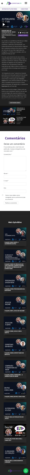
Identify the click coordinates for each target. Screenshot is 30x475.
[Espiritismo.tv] (14, 3)
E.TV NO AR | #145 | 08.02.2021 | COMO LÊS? (13, 439)
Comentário (8, 154)
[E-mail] (27, 33)
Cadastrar (24, 9)
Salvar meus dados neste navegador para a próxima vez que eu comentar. (15, 197)
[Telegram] (23, 33)
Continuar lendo (15, 102)
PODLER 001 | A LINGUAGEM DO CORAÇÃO (14, 461)
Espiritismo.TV (5, 86)
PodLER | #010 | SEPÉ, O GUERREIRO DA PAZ (11, 243)
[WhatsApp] (25, 33)
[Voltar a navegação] (2, 3)
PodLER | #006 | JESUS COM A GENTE (13, 331)
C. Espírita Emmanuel (7, 34)
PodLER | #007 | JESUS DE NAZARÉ (14, 311)
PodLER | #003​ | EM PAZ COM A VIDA (15, 396)
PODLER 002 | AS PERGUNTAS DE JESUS (14, 417)
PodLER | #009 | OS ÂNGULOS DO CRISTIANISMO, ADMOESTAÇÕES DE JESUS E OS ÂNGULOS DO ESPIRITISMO (14, 266)
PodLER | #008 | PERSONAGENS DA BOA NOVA (15, 289)
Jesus (3, 36)
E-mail (6, 181)
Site (5, 188)
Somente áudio (23, 35)
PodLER (13, 35)
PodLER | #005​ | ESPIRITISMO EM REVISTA (14, 353)
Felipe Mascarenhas (6, 33)
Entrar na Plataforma (9, 9)
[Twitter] (20, 33)
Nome (6, 173)
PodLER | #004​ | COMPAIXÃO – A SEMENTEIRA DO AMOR (14, 375)
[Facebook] (18, 33)
